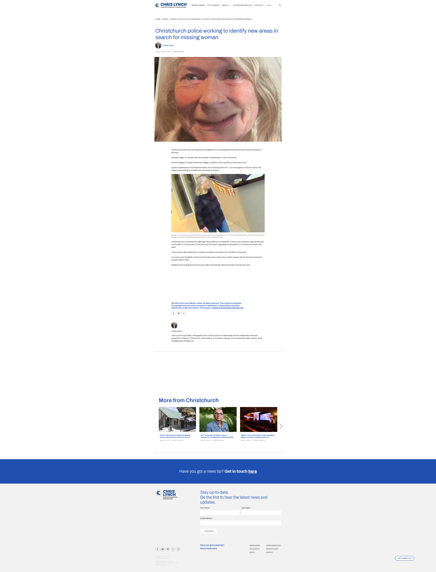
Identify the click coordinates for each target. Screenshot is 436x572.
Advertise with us (273, 545)
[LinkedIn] (168, 549)
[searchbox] (274, 5)
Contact (258, 5)
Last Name (245, 508)
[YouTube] (163, 549)
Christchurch (178, 52)
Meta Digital (162, 565)
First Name (205, 508)
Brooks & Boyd (168, 561)
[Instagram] (178, 549)
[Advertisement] (218, 284)
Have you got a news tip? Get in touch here (212, 547)
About (225, 5)
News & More (198, 5)
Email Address (206, 518)
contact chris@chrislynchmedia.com (227, 308)
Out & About (213, 5)
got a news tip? (405, 558)
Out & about (255, 549)
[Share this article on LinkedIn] (179, 313)
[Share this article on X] (184, 313)
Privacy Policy (272, 549)
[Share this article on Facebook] (173, 313)
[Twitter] (173, 549)
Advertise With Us (242, 5)
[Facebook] (157, 549)
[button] (280, 5)
